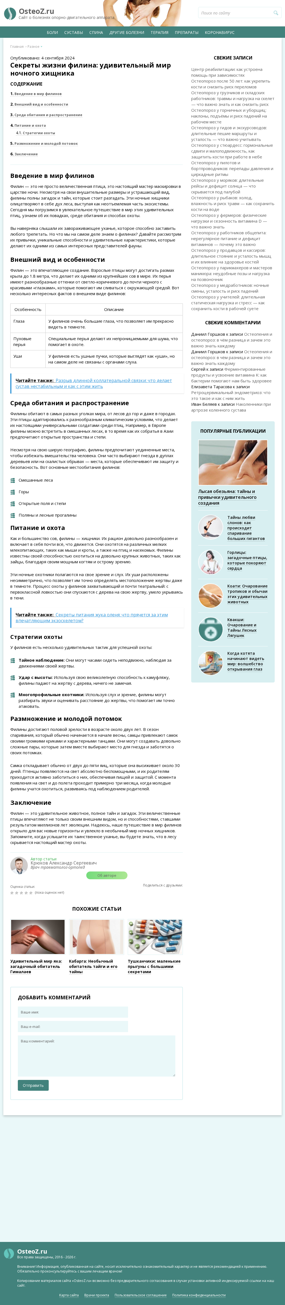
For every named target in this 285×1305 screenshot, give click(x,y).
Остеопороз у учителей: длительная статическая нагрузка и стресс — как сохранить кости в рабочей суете (228, 302)
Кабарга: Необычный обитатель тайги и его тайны (93, 966)
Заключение (24, 154)
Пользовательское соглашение (141, 1295)
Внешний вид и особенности (39, 104)
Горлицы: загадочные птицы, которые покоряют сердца (247, 560)
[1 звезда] (12, 893)
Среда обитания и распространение (46, 115)
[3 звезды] (22, 893)
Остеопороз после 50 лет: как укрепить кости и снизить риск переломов (230, 83)
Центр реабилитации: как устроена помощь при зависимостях (226, 72)
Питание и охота (28, 125)
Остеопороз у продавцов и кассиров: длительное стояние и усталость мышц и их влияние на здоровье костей (231, 256)
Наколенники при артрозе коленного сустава (231, 407)
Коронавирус (220, 32)
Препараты (186, 32)
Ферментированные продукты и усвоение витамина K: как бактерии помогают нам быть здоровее (231, 374)
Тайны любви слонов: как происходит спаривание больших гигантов (246, 528)
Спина (96, 32)
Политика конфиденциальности (199, 1295)
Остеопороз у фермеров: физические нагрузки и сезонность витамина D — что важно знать (229, 221)
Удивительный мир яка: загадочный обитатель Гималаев (36, 966)
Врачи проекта (96, 1295)
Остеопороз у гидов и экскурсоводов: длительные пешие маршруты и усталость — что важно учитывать (229, 133)
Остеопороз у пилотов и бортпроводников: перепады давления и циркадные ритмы (232, 168)
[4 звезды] (26, 893)
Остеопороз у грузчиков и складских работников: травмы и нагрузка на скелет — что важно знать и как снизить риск (232, 98)
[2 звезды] (17, 893)
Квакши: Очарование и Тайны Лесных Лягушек (242, 627)
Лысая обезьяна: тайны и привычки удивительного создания (227, 497)
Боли (52, 32)
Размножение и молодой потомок (44, 143)
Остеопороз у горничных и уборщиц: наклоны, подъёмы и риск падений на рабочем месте (229, 115)
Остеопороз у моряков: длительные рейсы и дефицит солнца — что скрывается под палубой (227, 186)
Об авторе (106, 875)
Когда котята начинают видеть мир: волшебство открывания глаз (245, 661)
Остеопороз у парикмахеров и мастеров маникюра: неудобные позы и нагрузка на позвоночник (231, 273)
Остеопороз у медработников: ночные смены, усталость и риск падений (230, 288)
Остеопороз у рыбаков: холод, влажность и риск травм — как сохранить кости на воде (232, 203)
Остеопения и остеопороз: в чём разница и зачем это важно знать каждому (231, 339)
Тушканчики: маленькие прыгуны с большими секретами (154, 966)
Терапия (159, 32)
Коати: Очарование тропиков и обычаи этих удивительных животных (247, 593)
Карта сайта (69, 1295)
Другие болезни (126, 32)
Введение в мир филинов (36, 93)
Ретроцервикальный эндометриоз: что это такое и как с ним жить (231, 395)
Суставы (73, 32)
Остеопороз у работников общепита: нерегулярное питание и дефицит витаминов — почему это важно (228, 238)
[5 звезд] (31, 893)
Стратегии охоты (35, 133)
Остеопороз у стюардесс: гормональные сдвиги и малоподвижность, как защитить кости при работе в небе (232, 151)
